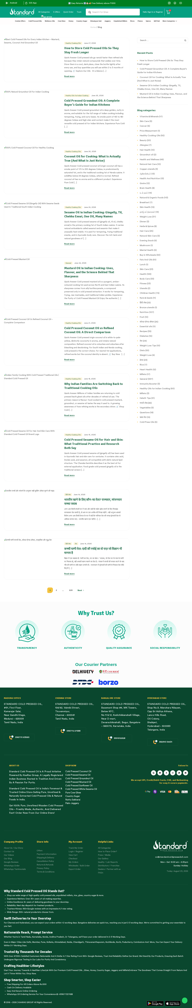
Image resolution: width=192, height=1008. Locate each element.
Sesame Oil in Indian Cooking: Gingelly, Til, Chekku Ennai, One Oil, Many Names (93, 214)
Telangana (72, 937)
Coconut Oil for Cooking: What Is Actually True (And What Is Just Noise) (92, 158)
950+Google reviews (32, 909)
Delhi (28, 942)
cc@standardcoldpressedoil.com (171, 857)
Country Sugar (103, 970)
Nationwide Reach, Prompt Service (28, 932)
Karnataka (36, 937)
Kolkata (49, 942)
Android (13, 3)
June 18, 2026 (90, 379)
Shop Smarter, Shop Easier (22, 980)
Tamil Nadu (26, 937)
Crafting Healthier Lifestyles (24, 966)
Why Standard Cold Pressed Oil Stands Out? (34, 891)
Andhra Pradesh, (57, 937)
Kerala (45, 937)
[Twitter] (179, 772)
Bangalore (82, 923)
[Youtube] (159, 772)
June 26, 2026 (97, 96)
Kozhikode (110, 942)
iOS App (33, 3)
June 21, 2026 (90, 323)
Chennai (11, 923)
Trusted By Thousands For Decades (28, 952)
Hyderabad (24, 923)
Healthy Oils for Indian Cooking (77, 95)
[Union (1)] (175, 3)
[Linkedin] (185, 772)
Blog (100, 27)
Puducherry (127, 942)
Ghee (86, 970)
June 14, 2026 (79, 495)
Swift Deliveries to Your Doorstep (27, 918)
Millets (126, 970)
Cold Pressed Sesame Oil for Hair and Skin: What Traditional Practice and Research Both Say (93, 444)
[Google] (153, 772)
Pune (43, 942)
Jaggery (114, 970)
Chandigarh (78, 942)
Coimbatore (138, 942)
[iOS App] (26, 3)
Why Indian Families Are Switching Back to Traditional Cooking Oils (93, 386)
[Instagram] (172, 772)
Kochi (118, 942)
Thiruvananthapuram (94, 942)
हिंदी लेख (68, 494)
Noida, (70, 942)
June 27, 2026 (90, 43)
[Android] (7, 3)
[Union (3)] (169, 3)
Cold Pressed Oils (74, 970)
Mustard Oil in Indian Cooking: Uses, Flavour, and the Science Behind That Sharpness (89, 272)
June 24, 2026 (80, 263)
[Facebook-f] (166, 772)
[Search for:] (162, 40)
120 (70, 590)
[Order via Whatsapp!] (184, 1001)
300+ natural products (29, 912)
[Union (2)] (180, 3)
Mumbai (36, 942)
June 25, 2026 (90, 207)
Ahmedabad (60, 942)
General (68, 263)
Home (93, 27)
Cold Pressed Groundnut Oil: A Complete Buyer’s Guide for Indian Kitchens (92, 103)
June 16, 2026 (90, 435)
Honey (92, 970)
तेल (76, 544)
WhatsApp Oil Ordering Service (21, 994)
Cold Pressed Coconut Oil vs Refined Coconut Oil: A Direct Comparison (89, 330)
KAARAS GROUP (26, 1002)
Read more (69, 76)
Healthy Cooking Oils (73, 43)
